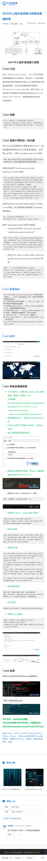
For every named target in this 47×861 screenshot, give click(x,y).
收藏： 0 (31, 858)
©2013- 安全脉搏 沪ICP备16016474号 (22, 852)
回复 (9, 834)
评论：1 (20, 858)
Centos (10, 733)
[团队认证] (21, 24)
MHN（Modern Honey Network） (29, 733)
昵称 (6, 807)
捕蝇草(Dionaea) (17, 739)
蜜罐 (10, 741)
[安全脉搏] (11, 4)
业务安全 (6, 24)
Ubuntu (13, 736)
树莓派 (28, 739)
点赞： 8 (8, 858)
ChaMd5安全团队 (15, 24)
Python (5, 736)
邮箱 (6, 812)
